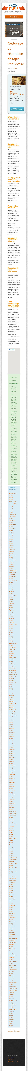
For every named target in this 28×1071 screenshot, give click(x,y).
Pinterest (11, 1061)
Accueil (15, 68)
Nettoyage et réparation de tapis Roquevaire (16, 53)
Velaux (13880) (12, 1009)
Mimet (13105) (12, 824)
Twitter (11, 1059)
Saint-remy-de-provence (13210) (13, 957)
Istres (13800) (12, 657)
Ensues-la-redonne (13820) (11, 605)
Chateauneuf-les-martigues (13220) (13, 576)
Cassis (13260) (12, 560)
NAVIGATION (13, 17)
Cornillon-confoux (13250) (11, 587)
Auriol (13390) (12, 514)
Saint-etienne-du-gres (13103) (12, 928)
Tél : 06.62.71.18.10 (17, 93)
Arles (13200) (13, 503)
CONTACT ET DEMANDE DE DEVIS (16, 108)
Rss (17, 1061)
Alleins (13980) (12, 501)
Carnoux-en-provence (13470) (12, 551)
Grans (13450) (12, 647)
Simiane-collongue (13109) (11, 994)
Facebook (11, 1057)
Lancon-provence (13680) (11, 701)
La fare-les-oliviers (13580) (13, 674)
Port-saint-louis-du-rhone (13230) (13, 878)
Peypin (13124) (13, 857)
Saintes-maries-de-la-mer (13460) (13, 971)
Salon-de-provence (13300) (11, 978)
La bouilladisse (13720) (12, 664)
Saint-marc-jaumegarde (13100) (12, 934)
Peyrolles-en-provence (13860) (12, 861)
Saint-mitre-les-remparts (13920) (13, 944)
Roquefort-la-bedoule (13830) (12, 901)
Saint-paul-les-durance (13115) (12, 951)
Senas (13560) (12, 986)
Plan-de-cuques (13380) (13, 870)
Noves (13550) (12, 838)
